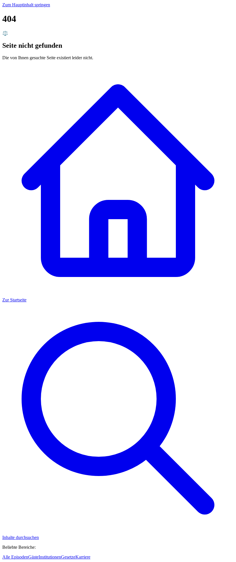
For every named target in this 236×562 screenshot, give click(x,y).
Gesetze (68, 557)
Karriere (82, 557)
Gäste (33, 557)
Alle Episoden (15, 557)
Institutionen (50, 557)
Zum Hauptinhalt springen (26, 4)
